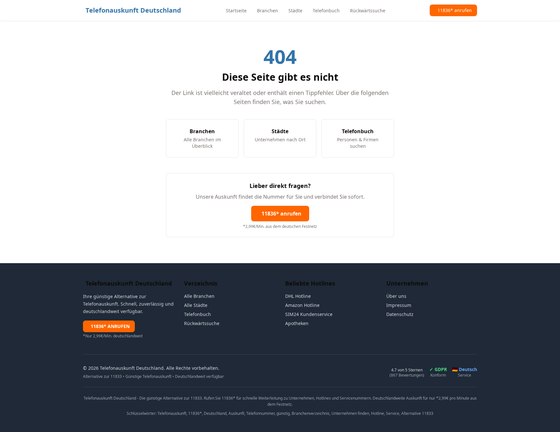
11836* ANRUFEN (110, 326)
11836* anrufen (281, 213)
